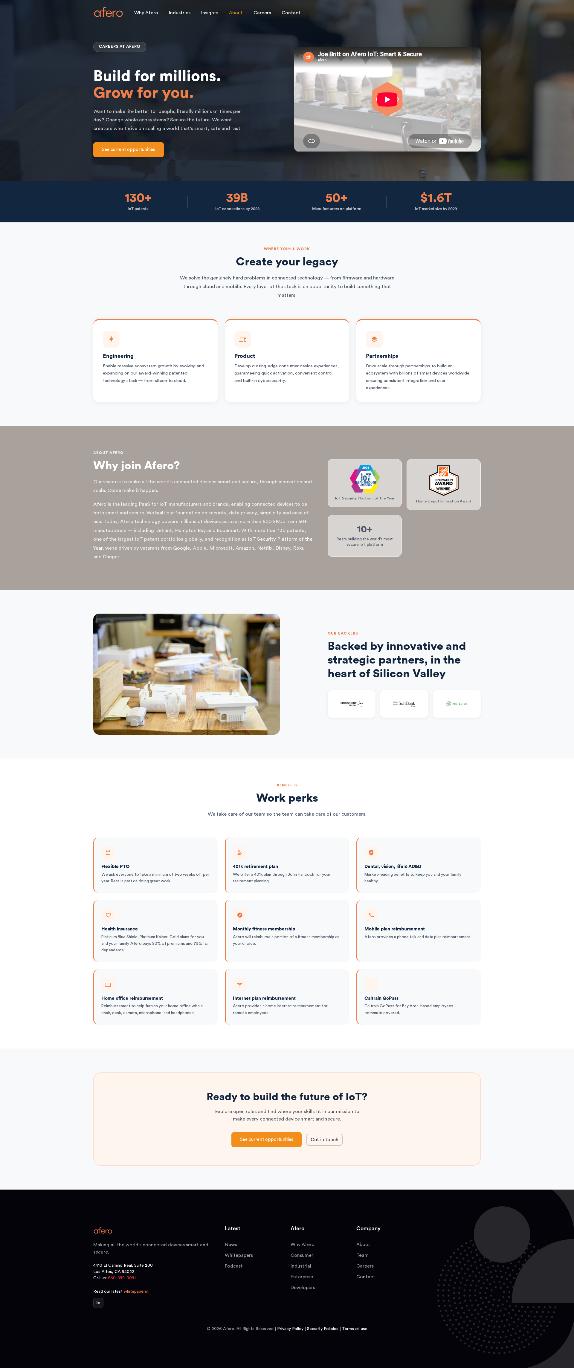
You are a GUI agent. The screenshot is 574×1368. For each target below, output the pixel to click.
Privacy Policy (290, 1329)
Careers (262, 12)
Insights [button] (209, 12)
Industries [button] (179, 12)
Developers (303, 1287)
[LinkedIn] (98, 1303)
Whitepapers (239, 1255)
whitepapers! (136, 1291)
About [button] (236, 12)
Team (362, 1255)
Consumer (302, 1255)
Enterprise (302, 1276)
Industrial (301, 1266)
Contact (291, 12)
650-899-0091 (122, 1278)
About (363, 1244)
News (231, 1244)
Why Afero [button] (146, 12)
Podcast (234, 1266)
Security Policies (322, 1329)
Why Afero (303, 1244)
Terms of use (354, 1329)
